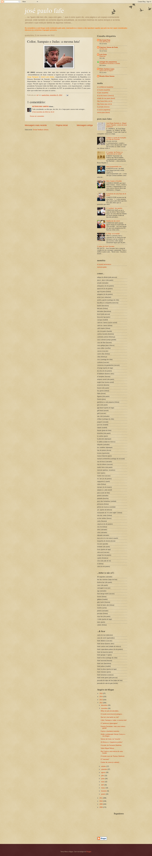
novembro (104, 708)
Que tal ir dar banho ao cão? (110, 717)
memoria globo (102, 267)
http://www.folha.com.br (104, 101)
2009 (101, 804)
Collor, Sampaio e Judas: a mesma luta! (114, 720)
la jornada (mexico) (103, 107)
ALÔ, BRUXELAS (104, 42)
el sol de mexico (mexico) (105, 95)
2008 (101, 807)
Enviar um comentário (37, 116)
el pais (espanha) (102, 93)
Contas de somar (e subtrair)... (110, 762)
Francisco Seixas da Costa (108, 47)
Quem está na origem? (106, 70)
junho (103, 778)
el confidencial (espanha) (105, 87)
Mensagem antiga (85, 125)
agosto (103, 772)
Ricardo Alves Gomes (106, 76)
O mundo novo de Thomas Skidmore (112, 756)
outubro (103, 766)
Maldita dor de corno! (113, 221)
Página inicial (62, 125)
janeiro (103, 794)
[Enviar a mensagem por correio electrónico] (67, 95)
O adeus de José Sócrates (105, 246)
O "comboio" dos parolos (114, 208)
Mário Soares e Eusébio (114, 181)
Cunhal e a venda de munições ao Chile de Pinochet (116, 138)
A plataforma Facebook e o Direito (109, 63)
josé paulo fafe (44, 10)
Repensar (102, 56)
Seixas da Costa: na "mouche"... (111, 739)
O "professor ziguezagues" (109, 723)
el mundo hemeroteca (104, 264)
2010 (101, 801)
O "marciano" (105, 759)
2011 (101, 798)
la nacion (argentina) (103, 110)
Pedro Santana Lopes (106, 69)
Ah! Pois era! (103, 49)
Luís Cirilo (103, 54)
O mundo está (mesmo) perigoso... (112, 714)
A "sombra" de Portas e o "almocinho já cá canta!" (114, 153)
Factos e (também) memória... (110, 731)
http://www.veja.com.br (104, 104)
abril (102, 785)
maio (103, 782)
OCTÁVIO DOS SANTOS (40, 106)
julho (103, 775)
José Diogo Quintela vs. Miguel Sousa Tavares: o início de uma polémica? (116, 125)
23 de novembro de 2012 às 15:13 (43, 112)
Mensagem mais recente (36, 125)
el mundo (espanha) (103, 90)
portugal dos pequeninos (108, 62)
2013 (101, 700)
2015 (101, 693)
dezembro (104, 705)
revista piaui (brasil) (103, 112)
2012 (101, 703)
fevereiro (104, 791)
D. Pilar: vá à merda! (113, 234)
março (103, 788)
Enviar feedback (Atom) (40, 130)
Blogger (88, 851)
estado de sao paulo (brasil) (106, 98)
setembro (104, 769)
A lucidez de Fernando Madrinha (111, 745)
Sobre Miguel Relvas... (108, 748)
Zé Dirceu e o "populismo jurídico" (112, 742)
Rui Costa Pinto (104, 40)
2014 (101, 696)
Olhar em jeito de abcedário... (110, 711)
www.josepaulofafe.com (113, 166)
